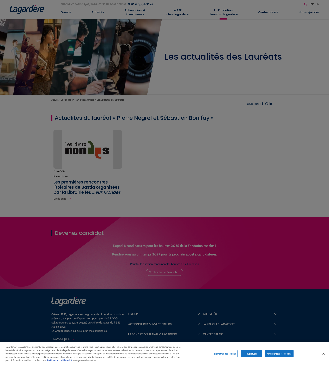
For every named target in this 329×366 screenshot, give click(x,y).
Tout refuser (251, 353)
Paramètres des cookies (224, 353)
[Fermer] (323, 353)
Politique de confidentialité (59, 360)
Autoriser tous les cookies (279, 353)
